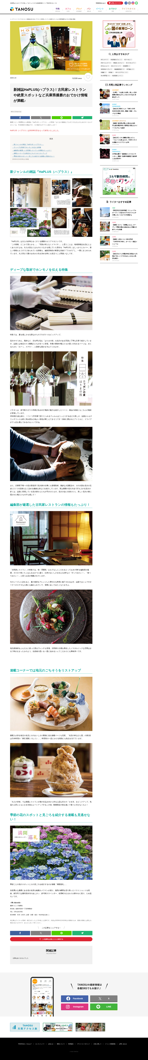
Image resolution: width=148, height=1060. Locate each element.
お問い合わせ (123, 1044)
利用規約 (70, 1044)
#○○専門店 (105, 75)
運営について (61, 1044)
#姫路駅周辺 (119, 69)
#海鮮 (103, 72)
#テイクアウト (122, 72)
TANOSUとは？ (101, 3)
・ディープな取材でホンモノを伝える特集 (26, 147)
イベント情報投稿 (110, 1044)
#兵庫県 (126, 66)
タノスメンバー (40, 1044)
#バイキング (130, 63)
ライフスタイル (21, 19)
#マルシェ (105, 66)
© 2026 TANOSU (74, 1051)
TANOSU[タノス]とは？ (25, 1044)
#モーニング (106, 63)
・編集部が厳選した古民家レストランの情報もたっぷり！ (32, 150)
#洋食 (111, 72)
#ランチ (104, 59)
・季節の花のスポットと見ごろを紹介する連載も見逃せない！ (33, 156)
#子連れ (130, 69)
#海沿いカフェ (118, 63)
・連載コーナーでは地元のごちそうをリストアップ (29, 153)
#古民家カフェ (116, 59)
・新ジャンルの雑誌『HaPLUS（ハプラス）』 (28, 144)
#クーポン (128, 59)
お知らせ (50, 1044)
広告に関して (97, 1044)
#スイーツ (116, 66)
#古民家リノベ (117, 75)
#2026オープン (106, 69)
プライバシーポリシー (83, 1044)
